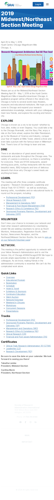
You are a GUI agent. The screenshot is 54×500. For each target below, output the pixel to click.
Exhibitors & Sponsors (16, 291)
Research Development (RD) (19, 351)
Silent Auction (12, 297)
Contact (27, 467)
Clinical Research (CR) (16, 200)
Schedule (10, 285)
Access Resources (27, 463)
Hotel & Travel (12, 288)
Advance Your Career (27, 458)
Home (27, 448)
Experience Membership (27, 453)
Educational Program (15, 280)
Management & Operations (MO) (21, 203)
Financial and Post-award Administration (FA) (26, 337)
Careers (27, 469)
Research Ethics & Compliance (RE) (22, 208)
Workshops (11, 305)
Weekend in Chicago (15, 302)
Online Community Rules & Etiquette (27, 481)
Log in (38, 4)
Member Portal (27, 476)
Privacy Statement (27, 479)
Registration (11, 283)
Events (27, 472)
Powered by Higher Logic (27, 497)
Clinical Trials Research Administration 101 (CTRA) (28, 346)
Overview (10, 277)
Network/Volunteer (14, 300)
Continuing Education (15, 294)
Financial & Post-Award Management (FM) (25, 205)
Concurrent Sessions (15, 308)
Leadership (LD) (13, 348)
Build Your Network (27, 460)
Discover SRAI (27, 451)
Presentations (12, 311)
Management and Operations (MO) (22, 328)
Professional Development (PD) (20, 197)
